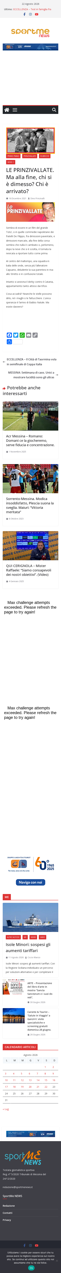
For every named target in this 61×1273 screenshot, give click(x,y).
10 (6, 1080)
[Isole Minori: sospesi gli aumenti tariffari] (30, 917)
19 (22, 1086)
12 (22, 1080)
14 (38, 1080)
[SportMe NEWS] (7, 110)
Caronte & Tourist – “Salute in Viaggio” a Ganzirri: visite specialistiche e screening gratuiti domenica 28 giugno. (39, 1020)
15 (46, 1080)
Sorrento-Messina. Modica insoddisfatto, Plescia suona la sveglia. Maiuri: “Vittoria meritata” (30, 505)
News (33, 937)
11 (14, 1080)
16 (54, 1080)
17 (6, 1086)
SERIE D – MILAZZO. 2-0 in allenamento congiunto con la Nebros (34, 8)
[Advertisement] (30, 79)
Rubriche (44, 156)
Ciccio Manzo (34, 957)
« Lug (6, 1109)
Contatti (7, 1212)
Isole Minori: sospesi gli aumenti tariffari (28, 947)
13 (30, 1080)
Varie (42, 937)
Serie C (10, 162)
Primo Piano (13, 156)
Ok (31, 1268)
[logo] (23, 1150)
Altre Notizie (13, 937)
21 (38, 1086)
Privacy (7, 1220)
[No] (56, 1260)
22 (46, 1086)
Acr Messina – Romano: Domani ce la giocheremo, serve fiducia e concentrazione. (30, 440)
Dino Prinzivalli (37, 198)
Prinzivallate (30, 156)
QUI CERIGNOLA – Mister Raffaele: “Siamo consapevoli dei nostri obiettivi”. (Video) (28, 570)
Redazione (9, 1205)
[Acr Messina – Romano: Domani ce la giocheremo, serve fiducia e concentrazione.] (30, 404)
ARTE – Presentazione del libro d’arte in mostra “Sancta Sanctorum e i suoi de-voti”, (40, 990)
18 (14, 1086)
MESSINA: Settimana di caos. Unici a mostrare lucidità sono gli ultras (31, 375)
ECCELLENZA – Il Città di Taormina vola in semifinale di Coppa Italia (31, 361)
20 (30, 1086)
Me (25, 937)
